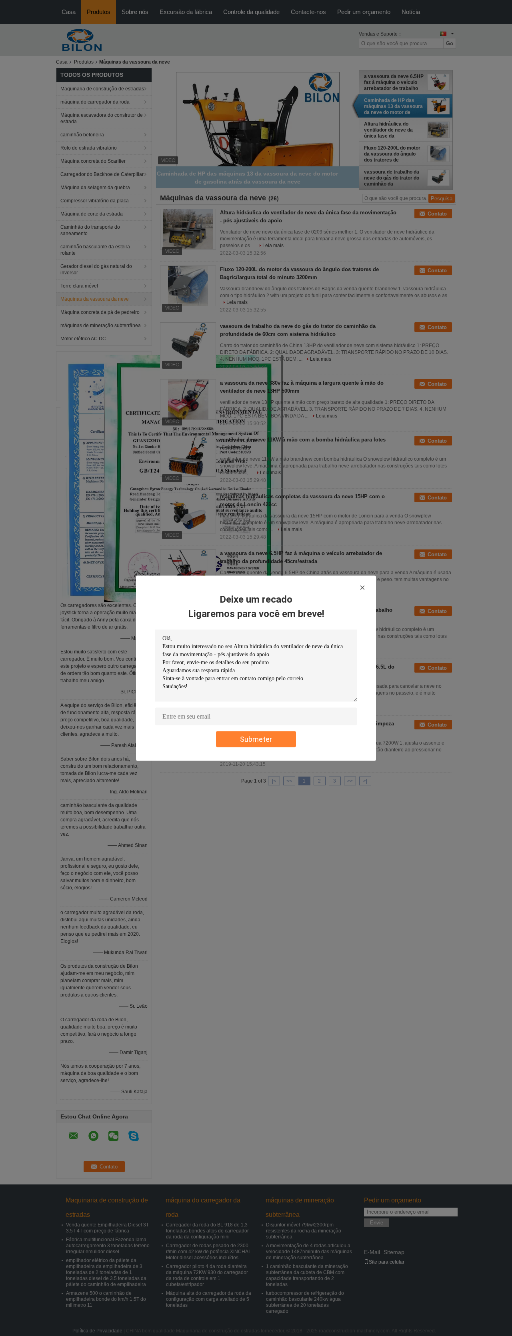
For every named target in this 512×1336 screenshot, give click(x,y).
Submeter (256, 739)
